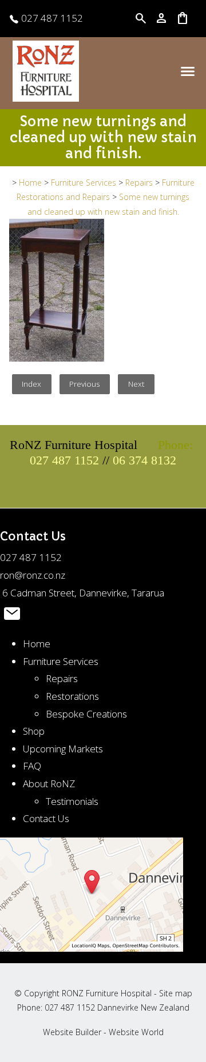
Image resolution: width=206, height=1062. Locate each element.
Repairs (139, 182)
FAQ (32, 765)
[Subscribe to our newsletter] (12, 616)
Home (30, 182)
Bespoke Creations (86, 713)
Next (136, 383)
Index (31, 383)
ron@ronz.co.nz (32, 575)
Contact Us (46, 818)
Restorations (72, 696)
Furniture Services (83, 182)
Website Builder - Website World (103, 1032)
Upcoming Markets (63, 748)
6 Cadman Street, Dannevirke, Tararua (82, 592)
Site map (175, 993)
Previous (84, 383)
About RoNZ (49, 783)
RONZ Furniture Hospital (107, 993)
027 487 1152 (51, 18)
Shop (34, 731)
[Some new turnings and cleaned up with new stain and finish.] (56, 357)
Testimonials (72, 801)
